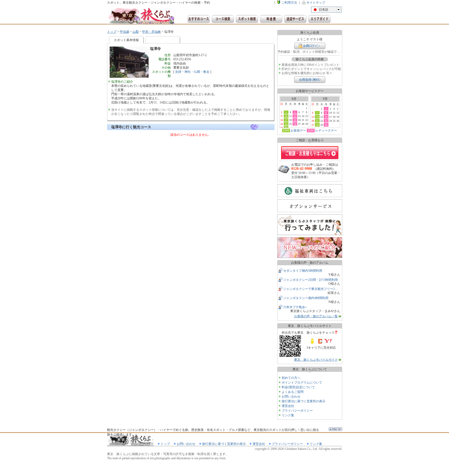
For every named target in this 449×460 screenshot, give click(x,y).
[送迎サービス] (295, 19)
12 (295, 116)
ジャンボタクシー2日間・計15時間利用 (310, 280)
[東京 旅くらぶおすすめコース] (199, 19)
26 (295, 124)
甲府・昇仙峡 (151, 32)
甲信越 (124, 32)
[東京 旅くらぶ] (141, 16)
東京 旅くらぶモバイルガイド (316, 359)
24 (286, 124)
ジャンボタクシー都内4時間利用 (305, 298)
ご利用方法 (289, 2)
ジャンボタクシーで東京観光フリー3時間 (312, 289)
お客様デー (298, 130)
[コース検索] (223, 19)
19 (295, 120)
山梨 (136, 32)
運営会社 (288, 406)
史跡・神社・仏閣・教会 (192, 72)
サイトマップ (315, 2)
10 (286, 116)
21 (317, 121)
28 (317, 125)
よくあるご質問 (292, 392)
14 (317, 116)
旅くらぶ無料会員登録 (309, 79)
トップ (111, 32)
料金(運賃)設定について (298, 387)
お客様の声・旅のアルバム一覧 (316, 316)
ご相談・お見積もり (309, 152)
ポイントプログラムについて (302, 382)
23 (326, 121)
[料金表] (271, 19)
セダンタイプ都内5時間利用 (302, 271)
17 (286, 120)
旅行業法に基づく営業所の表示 (303, 401)
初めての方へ (291, 378)
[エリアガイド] (319, 19)
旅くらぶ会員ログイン (309, 46)
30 (326, 125)
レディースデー (326, 130)
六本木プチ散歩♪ (295, 307)
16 (326, 116)
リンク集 (288, 415)
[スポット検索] (247, 19)
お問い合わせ (291, 396)
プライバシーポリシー (297, 410)
